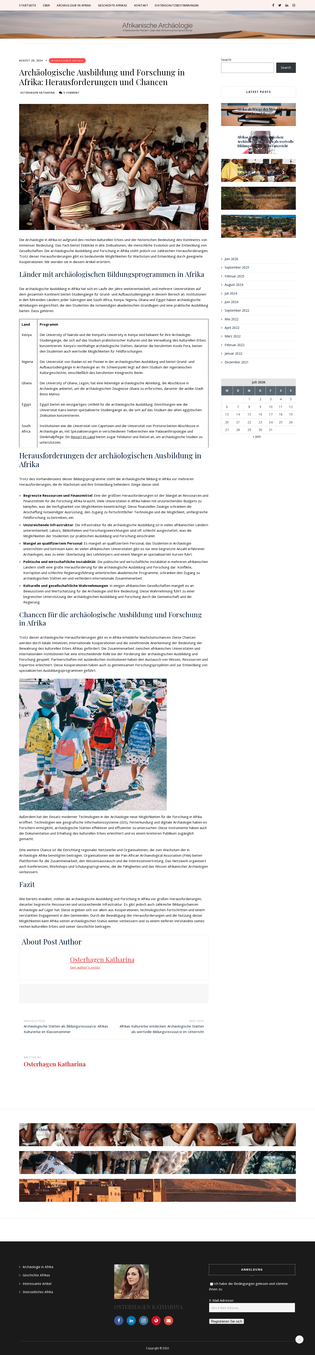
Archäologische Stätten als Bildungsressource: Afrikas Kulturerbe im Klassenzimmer (260, 169)
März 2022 (233, 336)
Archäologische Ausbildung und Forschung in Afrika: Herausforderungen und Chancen (101, 1129)
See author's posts (85, 967)
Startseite (27, 5)
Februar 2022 (234, 345)
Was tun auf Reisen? (50, 1157)
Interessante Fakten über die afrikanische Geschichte (76, 1185)
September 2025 (237, 267)
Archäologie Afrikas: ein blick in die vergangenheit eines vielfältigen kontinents (264, 225)
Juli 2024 (231, 293)
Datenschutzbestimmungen (177, 5)
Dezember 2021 (237, 362)
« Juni (257, 436)
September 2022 (237, 310)
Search (226, 59)
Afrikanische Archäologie (157, 25)
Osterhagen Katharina (37, 92)
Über (46, 5)
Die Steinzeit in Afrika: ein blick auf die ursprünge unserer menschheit (266, 195)
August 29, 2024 (31, 60)
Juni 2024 (231, 302)
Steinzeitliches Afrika (38, 1292)
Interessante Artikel (67, 60)
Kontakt (141, 5)
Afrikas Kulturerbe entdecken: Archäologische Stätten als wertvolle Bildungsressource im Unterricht (265, 141)
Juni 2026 (231, 259)
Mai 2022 (231, 319)
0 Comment (71, 92)
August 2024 (234, 284)
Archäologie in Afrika (74, 5)
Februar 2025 (234, 276)
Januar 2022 (233, 353)
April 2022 (232, 327)
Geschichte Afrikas (112, 5)
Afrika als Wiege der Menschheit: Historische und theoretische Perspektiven (262, 113)
